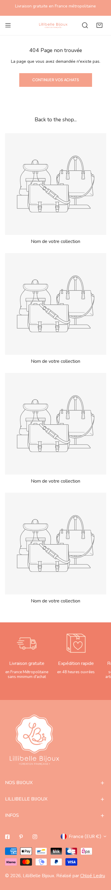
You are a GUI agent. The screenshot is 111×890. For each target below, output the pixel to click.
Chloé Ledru (92, 875)
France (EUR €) (85, 836)
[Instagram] (35, 836)
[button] (99, 25)
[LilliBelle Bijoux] (53, 25)
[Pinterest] (21, 836)
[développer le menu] (8, 25)
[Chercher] (85, 25)
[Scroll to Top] (99, 857)
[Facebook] (7, 836)
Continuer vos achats (55, 79)
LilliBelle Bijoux (38, 875)
